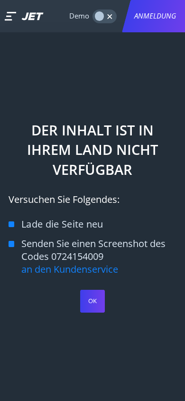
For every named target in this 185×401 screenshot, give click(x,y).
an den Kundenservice (69, 269)
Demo (79, 15)
